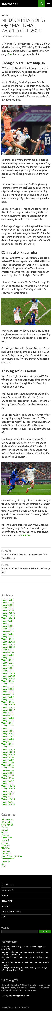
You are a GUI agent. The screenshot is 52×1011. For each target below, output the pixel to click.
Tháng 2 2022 (7, 728)
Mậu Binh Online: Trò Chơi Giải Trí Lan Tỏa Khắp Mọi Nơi (25, 568)
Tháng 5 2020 (7, 767)
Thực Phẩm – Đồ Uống (11, 856)
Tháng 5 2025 (7, 628)
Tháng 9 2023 (7, 681)
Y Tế (3, 866)
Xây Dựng (5, 861)
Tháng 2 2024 (7, 668)
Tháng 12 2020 (8, 749)
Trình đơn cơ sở (48, 3)
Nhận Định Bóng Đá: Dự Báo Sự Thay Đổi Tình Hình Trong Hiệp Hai (24, 554)
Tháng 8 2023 (7, 683)
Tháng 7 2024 (7, 655)
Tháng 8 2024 (7, 652)
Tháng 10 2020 (8, 754)
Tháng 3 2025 (7, 634)
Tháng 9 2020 (7, 757)
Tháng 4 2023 (7, 694)
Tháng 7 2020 (7, 762)
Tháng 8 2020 (7, 760)
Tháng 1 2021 (7, 746)
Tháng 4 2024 (7, 662)
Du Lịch (4, 830)
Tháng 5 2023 (7, 691)
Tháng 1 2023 (7, 702)
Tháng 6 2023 (7, 689)
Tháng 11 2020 (8, 752)
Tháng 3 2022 (7, 725)
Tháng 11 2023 (8, 676)
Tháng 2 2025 (7, 636)
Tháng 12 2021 (8, 733)
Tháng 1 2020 (7, 778)
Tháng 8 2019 (7, 781)
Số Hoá (4, 843)
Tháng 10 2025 (8, 618)
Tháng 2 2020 (7, 775)
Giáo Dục (5, 835)
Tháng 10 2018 (8, 788)
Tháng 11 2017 (8, 791)
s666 (9, 54)
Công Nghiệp (7, 824)
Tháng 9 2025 (7, 620)
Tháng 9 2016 (7, 796)
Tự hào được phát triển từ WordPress (15, 1007)
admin (20, 36)
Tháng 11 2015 (8, 799)
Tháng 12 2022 (8, 704)
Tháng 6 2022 (7, 718)
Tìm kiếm (5, 928)
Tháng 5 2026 (7, 602)
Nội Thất (5, 840)
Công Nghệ (6, 822)
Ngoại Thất (6, 837)
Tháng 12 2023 (8, 673)
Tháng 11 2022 (8, 707)
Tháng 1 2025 (7, 639)
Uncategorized (7, 858)
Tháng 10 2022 (8, 710)
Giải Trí (4, 15)
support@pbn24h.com (19, 995)
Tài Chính (5, 848)
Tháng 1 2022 (7, 731)
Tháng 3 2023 (7, 697)
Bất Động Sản (7, 819)
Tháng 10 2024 (8, 647)
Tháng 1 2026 (7, 610)
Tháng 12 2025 (8, 613)
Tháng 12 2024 (8, 641)
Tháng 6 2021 (7, 741)
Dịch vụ (4, 827)
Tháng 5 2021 (7, 744)
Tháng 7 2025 (7, 623)
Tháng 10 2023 (8, 678)
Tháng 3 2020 (7, 773)
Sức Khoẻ (5, 845)
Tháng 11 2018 (8, 786)
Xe (2, 864)
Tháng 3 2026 (7, 605)
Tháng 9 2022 (7, 712)
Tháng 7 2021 (7, 739)
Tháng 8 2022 (7, 715)
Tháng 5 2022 (7, 720)
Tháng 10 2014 (8, 804)
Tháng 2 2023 (7, 699)
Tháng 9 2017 (7, 794)
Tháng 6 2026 (7, 599)
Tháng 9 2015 (7, 802)
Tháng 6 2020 (7, 765)
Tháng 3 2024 (7, 665)
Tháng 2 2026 (7, 607)
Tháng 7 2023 (7, 686)
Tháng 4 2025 (7, 631)
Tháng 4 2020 (7, 770)
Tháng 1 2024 (7, 670)
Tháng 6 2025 (7, 626)
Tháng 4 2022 (7, 723)
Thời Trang (6, 853)
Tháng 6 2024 (7, 657)
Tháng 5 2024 (7, 660)
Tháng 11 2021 (8, 736)
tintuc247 (25, 535)
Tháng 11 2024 (8, 644)
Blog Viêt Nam (9, 3)
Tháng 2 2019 (7, 783)
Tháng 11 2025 (8, 615)
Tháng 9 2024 (7, 649)
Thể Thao (5, 850)
